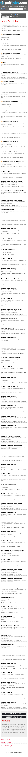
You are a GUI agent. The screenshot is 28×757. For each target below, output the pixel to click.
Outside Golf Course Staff (10, 152)
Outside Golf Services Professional (10, 436)
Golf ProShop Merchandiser (10, 101)
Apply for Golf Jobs (14, 714)
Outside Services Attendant (10, 44)
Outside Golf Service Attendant (11, 53)
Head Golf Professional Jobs (15, 96)
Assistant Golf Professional (10, 25)
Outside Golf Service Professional (10, 357)
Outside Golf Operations (8, 249)
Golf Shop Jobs (11, 86)
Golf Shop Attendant (8, 81)
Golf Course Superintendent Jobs (16, 166)
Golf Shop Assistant (6, 635)
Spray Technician (7, 111)
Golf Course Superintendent (10, 63)
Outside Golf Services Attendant (11, 34)
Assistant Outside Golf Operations (10, 387)
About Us (7, 752)
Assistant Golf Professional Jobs (14, 30)
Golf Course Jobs (10, 39)
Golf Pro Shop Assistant (7, 209)
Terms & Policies (13, 752)
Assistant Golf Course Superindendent (11, 309)
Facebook (4, 9)
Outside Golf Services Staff (8, 484)
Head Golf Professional (9, 91)
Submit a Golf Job (14, 717)
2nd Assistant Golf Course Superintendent (14, 132)
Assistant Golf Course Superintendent (13, 161)
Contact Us (1, 9)
